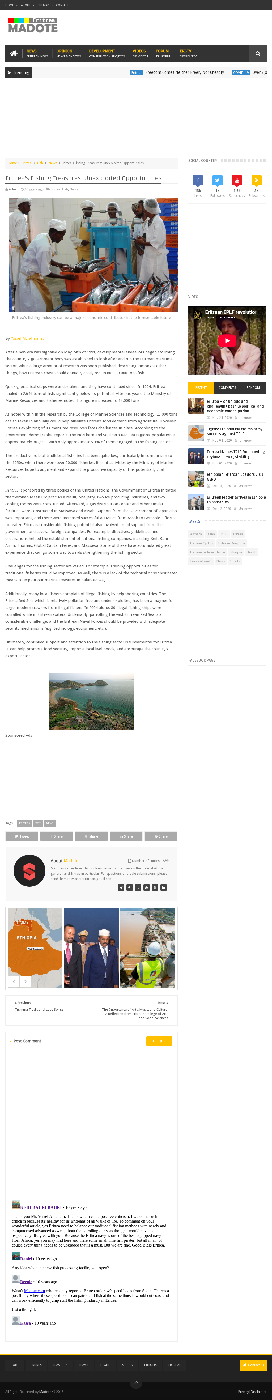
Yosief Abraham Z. (27, 338)
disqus (159, 1041)
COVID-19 (216, 73)
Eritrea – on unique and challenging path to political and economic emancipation (235, 406)
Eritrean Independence (207, 552)
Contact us (255, 1365)
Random (253, 388)
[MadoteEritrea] (121, 887)
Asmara (196, 534)
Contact (62, 5)
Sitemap (43, 5)
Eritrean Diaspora (231, 543)
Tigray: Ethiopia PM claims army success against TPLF (234, 431)
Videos (140, 53)
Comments (227, 388)
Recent (201, 388)
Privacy (243, 1392)
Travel (84, 1365)
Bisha (211, 534)
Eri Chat (174, 1365)
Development (107, 53)
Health (251, 552)
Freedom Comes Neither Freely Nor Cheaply (159, 72)
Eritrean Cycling (202, 543)
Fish (40, 163)
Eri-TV (188, 53)
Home (9, 5)
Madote (45, 1392)
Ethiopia (236, 552)
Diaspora (60, 1365)
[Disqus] (91, 1122)
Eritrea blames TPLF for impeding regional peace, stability (236, 454)
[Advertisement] (135, 120)
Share (58, 836)
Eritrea (111, 73)
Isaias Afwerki (201, 561)
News (37, 53)
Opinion (69, 53)
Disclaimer (259, 1392)
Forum (164, 53)
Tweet (24, 836)
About (26, 5)
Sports (235, 561)
